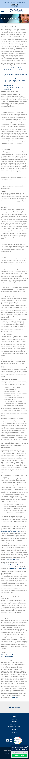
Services (14, 721)
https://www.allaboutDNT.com (18, 568)
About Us (14, 719)
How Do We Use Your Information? (13, 70)
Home (14, 716)
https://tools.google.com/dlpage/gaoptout (12, 564)
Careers (14, 732)
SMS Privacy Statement (7, 656)
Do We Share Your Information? (12, 72)
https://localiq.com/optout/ (12, 559)
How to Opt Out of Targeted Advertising (14, 78)
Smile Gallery (14, 724)
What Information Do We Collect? (12, 67)
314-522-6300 (15, 6)
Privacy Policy (8, 18)
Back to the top (16, 707)
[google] (11, 740)
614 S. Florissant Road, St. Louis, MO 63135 (14, 2)
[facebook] (7, 740)
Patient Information (14, 727)
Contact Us (14, 729)
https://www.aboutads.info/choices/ (10, 531)
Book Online (14, 4)
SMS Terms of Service (7, 654)
